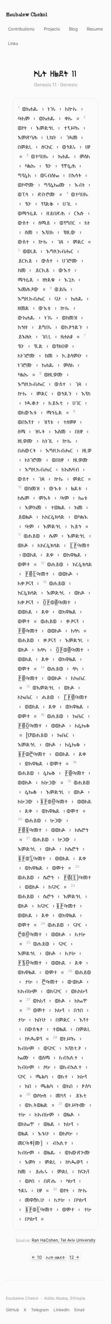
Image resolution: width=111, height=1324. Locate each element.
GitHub (12, 1309)
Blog (73, 28)
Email (79, 1309)
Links (13, 43)
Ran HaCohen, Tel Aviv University (64, 1240)
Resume (95, 28)
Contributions (21, 28)
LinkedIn (62, 1309)
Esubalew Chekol (26, 14)
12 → (74, 1257)
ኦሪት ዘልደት (55, 1257)
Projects (52, 28)
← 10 (37, 1257)
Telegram (40, 1309)
